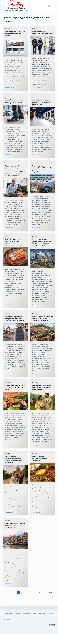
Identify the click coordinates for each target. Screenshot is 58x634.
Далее (50, 592)
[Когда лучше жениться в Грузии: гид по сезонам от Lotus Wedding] (42, 401)
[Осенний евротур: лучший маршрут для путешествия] (15, 539)
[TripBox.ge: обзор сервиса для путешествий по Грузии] (15, 47)
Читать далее (9, 87)
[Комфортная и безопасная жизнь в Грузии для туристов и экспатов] (42, 332)
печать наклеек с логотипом (36, 613)
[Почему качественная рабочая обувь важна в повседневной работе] (15, 114)
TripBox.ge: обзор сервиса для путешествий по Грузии (15, 34)
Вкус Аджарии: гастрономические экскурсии (39, 458)
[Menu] (52, 5)
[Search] (49, 6)
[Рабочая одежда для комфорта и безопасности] (42, 45)
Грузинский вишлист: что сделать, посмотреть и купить (15, 387)
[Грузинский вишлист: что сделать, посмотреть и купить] (15, 401)
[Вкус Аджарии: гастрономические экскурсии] (42, 472)
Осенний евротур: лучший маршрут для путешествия (15, 525)
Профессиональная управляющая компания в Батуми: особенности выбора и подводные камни (42, 243)
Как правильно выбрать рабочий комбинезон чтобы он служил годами (14, 318)
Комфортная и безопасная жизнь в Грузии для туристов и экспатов (42, 318)
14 (39, 592)
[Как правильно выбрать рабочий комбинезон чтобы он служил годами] (15, 332)
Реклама (7, 28)
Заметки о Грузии (16, 8)
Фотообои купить (8, 613)
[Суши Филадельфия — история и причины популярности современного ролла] (15, 256)
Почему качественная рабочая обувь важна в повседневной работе (14, 101)
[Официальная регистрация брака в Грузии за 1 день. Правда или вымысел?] (15, 474)
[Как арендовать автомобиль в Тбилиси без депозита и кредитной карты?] (42, 183)
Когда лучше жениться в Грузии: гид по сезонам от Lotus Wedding (42, 387)
